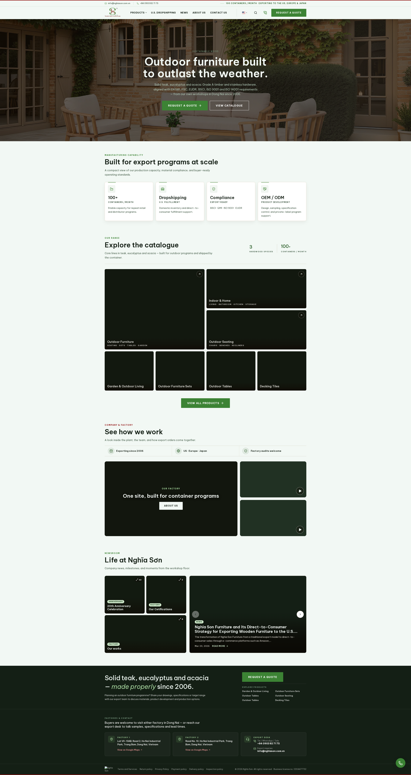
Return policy (146, 769)
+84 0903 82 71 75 (268, 743)
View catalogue (229, 105)
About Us (199, 12)
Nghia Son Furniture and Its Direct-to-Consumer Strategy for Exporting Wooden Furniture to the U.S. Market (244, 631)
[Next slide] (300, 614)
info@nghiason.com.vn (271, 751)
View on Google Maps (128, 750)
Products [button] (137, 12)
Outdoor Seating (284, 696)
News (184, 12)
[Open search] (255, 12)
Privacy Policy (162, 769)
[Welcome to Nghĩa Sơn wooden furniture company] (273, 518)
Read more (218, 646)
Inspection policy (214, 769)
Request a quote (289, 12)
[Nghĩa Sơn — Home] (113, 12)
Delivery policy (196, 769)
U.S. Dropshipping (163, 12)
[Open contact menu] (400, 763)
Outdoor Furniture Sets (287, 691)
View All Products (203, 403)
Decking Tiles (282, 700)
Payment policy (179, 769)
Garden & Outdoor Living (255, 691)
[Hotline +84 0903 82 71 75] (265, 12)
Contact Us (218, 12)
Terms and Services (127, 769)
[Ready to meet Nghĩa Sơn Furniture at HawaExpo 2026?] (273, 479)
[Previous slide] (195, 614)
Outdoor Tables (250, 696)
